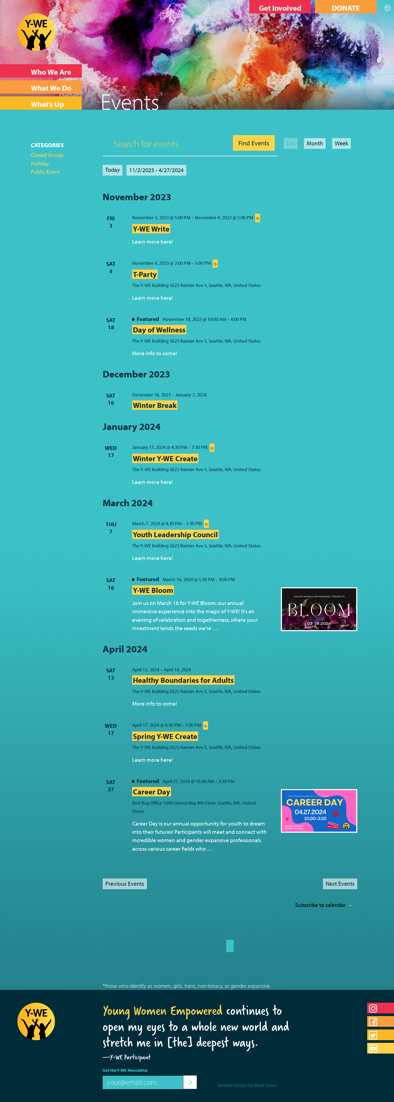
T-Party (145, 274)
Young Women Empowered (162, 1010)
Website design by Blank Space (247, 1085)
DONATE (346, 8)
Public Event (45, 171)
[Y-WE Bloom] (319, 609)
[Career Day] (319, 811)
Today (112, 169)
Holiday (40, 163)
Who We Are (51, 72)
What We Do (51, 88)
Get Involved (280, 8)
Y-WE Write (151, 228)
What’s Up (47, 104)
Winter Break (155, 405)
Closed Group (47, 154)
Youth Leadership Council (175, 534)
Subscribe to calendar (320, 904)
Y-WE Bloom (153, 590)
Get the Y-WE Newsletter (125, 1070)
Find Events (253, 143)
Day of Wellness (159, 329)
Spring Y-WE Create (165, 736)
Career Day (151, 791)
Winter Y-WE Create (165, 458)
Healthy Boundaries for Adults (183, 680)
